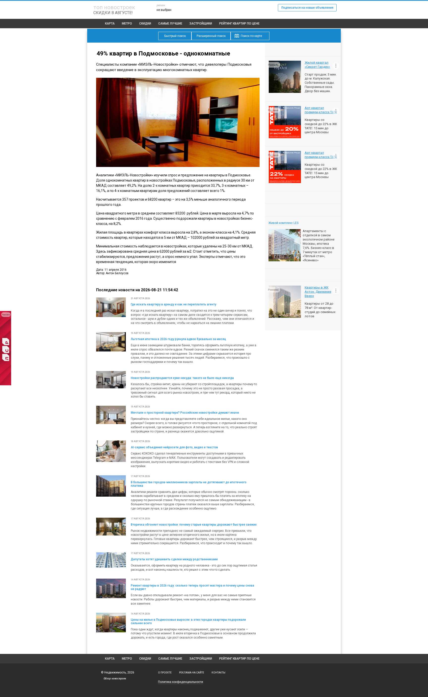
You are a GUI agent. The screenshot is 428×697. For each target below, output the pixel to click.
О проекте (165, 672)
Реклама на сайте (191, 672)
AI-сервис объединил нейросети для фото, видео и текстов (174, 447)
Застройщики (200, 23)
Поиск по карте (251, 36)
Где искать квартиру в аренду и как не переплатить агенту (173, 304)
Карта (110, 23)
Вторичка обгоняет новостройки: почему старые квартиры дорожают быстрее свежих (194, 524)
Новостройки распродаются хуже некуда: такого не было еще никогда (182, 378)
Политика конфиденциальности (180, 682)
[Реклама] (5, 384)
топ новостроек (114, 7)
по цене (239, 23)
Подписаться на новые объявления (307, 7)
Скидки (145, 23)
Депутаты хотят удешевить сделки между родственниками (174, 559)
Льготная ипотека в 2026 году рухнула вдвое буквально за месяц (178, 339)
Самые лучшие (170, 23)
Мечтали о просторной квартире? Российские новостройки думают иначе (185, 412)
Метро (127, 23)
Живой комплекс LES (283, 223)
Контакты (218, 672)
